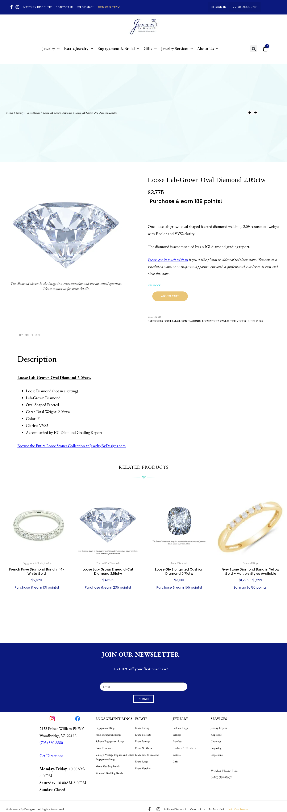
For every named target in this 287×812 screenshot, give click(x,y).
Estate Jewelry (76, 48)
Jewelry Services (174, 48)
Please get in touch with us (168, 259)
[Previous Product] (250, 112)
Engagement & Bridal (116, 48)
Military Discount (37, 7)
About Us (205, 48)
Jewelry (48, 48)
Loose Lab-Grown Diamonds (57, 112)
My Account (247, 7)
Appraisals (216, 734)
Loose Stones (33, 112)
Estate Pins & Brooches (147, 755)
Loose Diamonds (104, 748)
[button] (253, 48)
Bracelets (177, 741)
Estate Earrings (142, 741)
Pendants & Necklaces (184, 748)
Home (9, 112)
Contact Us (64, 7)
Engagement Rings (105, 728)
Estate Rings (141, 761)
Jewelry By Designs (22, 809)
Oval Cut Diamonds (233, 321)
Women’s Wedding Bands (109, 773)
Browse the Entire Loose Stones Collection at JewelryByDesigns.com (71, 445)
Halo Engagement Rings (108, 734)
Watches (177, 755)
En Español (85, 7)
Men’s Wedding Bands (108, 766)
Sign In (221, 7)
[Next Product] (255, 112)
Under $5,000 (255, 321)
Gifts (148, 48)
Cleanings (216, 741)
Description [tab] (28, 335)
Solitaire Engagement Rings (110, 741)
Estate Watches (142, 768)
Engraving (216, 748)
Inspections (216, 755)
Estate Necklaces (143, 748)
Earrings (177, 734)
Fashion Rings (180, 728)
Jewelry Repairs (219, 728)
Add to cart (170, 296)
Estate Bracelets (143, 734)
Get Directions (51, 755)
